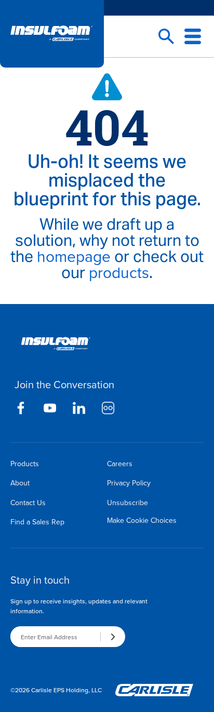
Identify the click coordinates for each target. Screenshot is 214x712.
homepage (74, 256)
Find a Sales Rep (37, 522)
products (119, 272)
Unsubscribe (127, 502)
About (20, 483)
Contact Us (28, 502)
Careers (119, 463)
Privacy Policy (129, 483)
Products (24, 463)
